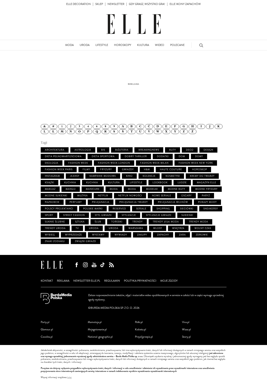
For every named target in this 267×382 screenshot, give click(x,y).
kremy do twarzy (202, 176)
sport (49, 215)
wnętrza (178, 228)
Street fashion (74, 215)
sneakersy (210, 208)
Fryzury (106, 169)
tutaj (69, 377)
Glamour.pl (47, 329)
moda (114, 189)
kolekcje (149, 176)
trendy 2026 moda (166, 221)
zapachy (163, 235)
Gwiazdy (128, 169)
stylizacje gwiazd (158, 215)
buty (172, 150)
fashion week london (114, 163)
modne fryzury (206, 189)
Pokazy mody (207, 202)
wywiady (121, 235)
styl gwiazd (103, 215)
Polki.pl (139, 322)
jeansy (74, 176)
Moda (132, 189)
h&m (147, 169)
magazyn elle (206, 182)
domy (199, 156)
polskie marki (93, 208)
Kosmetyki (173, 176)
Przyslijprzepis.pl (144, 337)
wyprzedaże (73, 235)
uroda (94, 228)
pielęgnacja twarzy (133, 202)
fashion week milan (154, 163)
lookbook (160, 182)
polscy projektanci (59, 208)
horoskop (199, 169)
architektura (54, 150)
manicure (93, 189)
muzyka (82, 195)
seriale (141, 208)
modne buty (176, 189)
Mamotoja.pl (95, 322)
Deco (189, 150)
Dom (182, 156)
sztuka (80, 221)
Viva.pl (185, 322)
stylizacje (129, 215)
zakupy (142, 235)
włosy (157, 228)
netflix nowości (130, 195)
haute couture (171, 169)
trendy (137, 221)
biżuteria (121, 150)
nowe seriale (161, 195)
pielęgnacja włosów (173, 202)
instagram (52, 176)
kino (129, 176)
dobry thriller (136, 156)
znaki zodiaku (55, 241)
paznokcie (52, 202)
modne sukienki (56, 195)
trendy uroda (55, 228)
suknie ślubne (55, 221)
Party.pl (45, 322)
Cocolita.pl (47, 337)
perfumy (76, 202)
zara (182, 235)
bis (103, 150)
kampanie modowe (103, 176)
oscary (186, 195)
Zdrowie (202, 235)
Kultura (114, 182)
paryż (206, 195)
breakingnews (149, 150)
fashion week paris (59, 169)
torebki (116, 221)
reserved (119, 208)
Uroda (113, 228)
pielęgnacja (100, 202)
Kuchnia (92, 182)
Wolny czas (202, 228)
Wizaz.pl (186, 329)
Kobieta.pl (140, 329)
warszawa (135, 228)
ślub (98, 221)
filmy (86, 169)
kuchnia (70, 182)
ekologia (51, 163)
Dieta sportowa (103, 156)
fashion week (78, 163)
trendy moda (198, 221)
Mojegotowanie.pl (97, 329)
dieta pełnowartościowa (63, 156)
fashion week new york (196, 163)
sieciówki (186, 208)
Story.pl (186, 337)
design (208, 150)
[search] (201, 45)
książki (49, 182)
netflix (103, 195)
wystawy (98, 235)
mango (71, 189)
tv (77, 228)
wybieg (50, 235)
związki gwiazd (85, 241)
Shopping (163, 208)
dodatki (163, 156)
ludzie (182, 182)
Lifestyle (136, 182)
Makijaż (50, 189)
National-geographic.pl (100, 337)
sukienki (187, 215)
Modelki (152, 189)
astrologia (83, 150)
